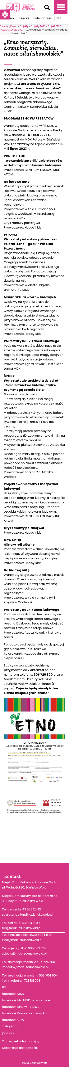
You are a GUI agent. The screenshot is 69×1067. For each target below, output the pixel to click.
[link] (5, 14)
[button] (47, 7)
